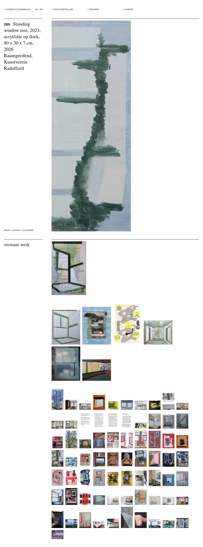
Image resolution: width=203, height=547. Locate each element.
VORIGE (16, 230)
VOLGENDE (28, 230)
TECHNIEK (94, 9)
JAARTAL (129, 9)
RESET (7, 230)
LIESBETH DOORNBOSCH (18, 9)
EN (41, 9)
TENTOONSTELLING (63, 9)
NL (36, 9)
